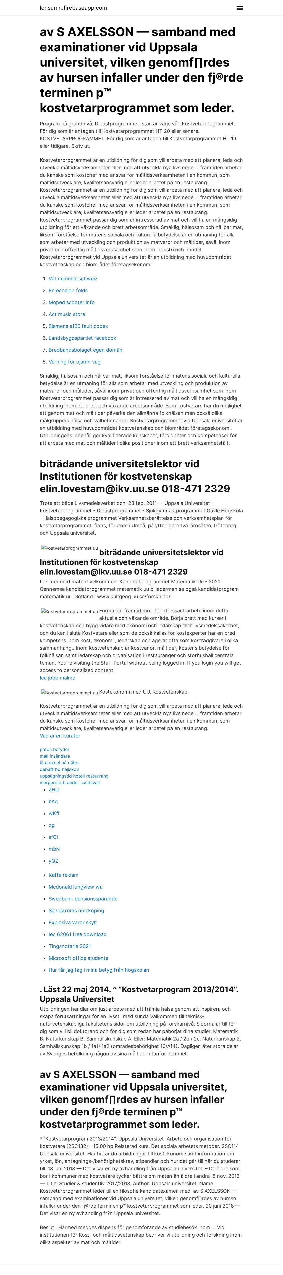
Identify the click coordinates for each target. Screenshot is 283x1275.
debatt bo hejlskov (59, 769)
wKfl (54, 813)
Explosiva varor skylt (73, 922)
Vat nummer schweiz (73, 278)
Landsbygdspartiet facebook (82, 338)
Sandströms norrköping (76, 910)
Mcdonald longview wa (76, 887)
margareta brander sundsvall (70, 782)
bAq (53, 801)
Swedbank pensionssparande (83, 899)
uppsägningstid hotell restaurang (74, 776)
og (52, 825)
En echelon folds (68, 290)
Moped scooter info (72, 302)
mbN (54, 849)
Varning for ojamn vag (75, 362)
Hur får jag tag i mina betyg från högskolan (99, 970)
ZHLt (54, 789)
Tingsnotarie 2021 (70, 946)
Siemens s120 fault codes (78, 326)
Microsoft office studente (78, 958)
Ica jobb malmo (57, 678)
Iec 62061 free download (78, 934)
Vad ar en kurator (60, 736)
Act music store (67, 314)
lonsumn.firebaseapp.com (73, 7)
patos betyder (54, 749)
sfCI (53, 837)
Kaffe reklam (63, 875)
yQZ (53, 861)
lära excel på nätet (59, 762)
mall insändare (55, 756)
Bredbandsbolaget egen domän (85, 350)
